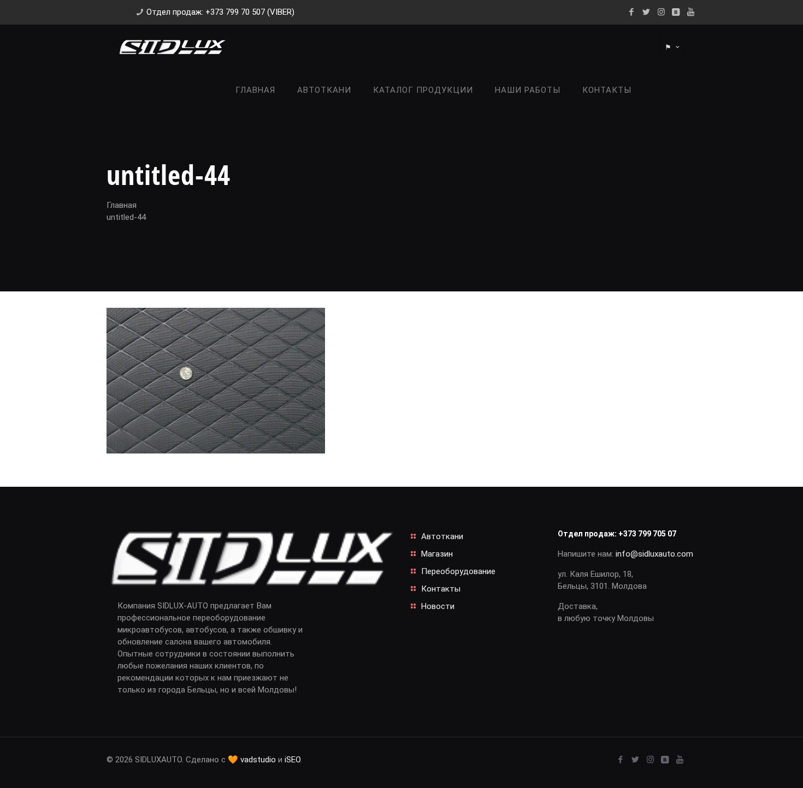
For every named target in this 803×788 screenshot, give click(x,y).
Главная (122, 205)
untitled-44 (126, 217)
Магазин (437, 554)
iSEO (292, 760)
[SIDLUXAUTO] (172, 46)
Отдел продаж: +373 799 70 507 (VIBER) (220, 12)
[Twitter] (646, 12)
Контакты (440, 589)
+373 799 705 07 (647, 533)
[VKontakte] (676, 12)
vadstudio (258, 760)
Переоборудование (458, 571)
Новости (437, 606)
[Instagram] (661, 12)
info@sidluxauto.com (654, 554)
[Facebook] (631, 12)
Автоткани (442, 536)
